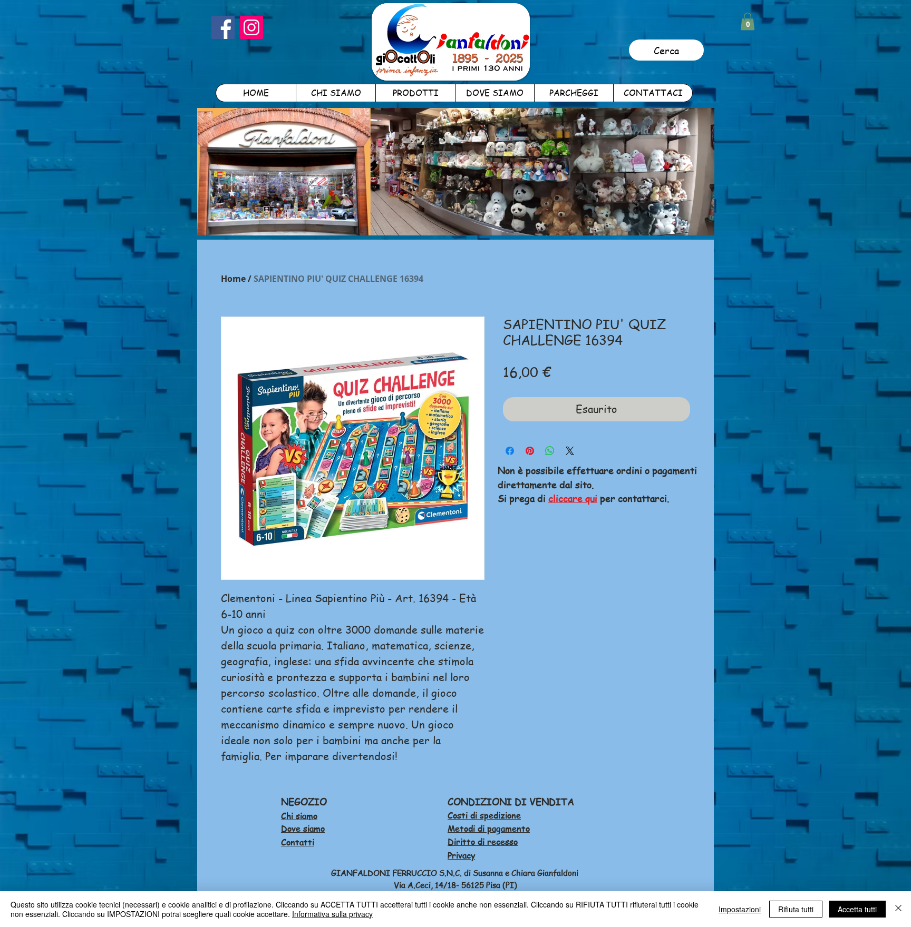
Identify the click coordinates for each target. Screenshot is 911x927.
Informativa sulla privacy (332, 914)
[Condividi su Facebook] (509, 451)
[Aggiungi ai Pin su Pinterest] (530, 451)
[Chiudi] (898, 909)
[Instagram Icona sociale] (251, 27)
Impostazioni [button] (740, 909)
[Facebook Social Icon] (223, 27)
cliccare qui (572, 498)
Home (233, 278)
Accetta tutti (857, 909)
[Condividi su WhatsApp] (550, 451)
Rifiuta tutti (795, 909)
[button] (747, 21)
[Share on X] (570, 451)
